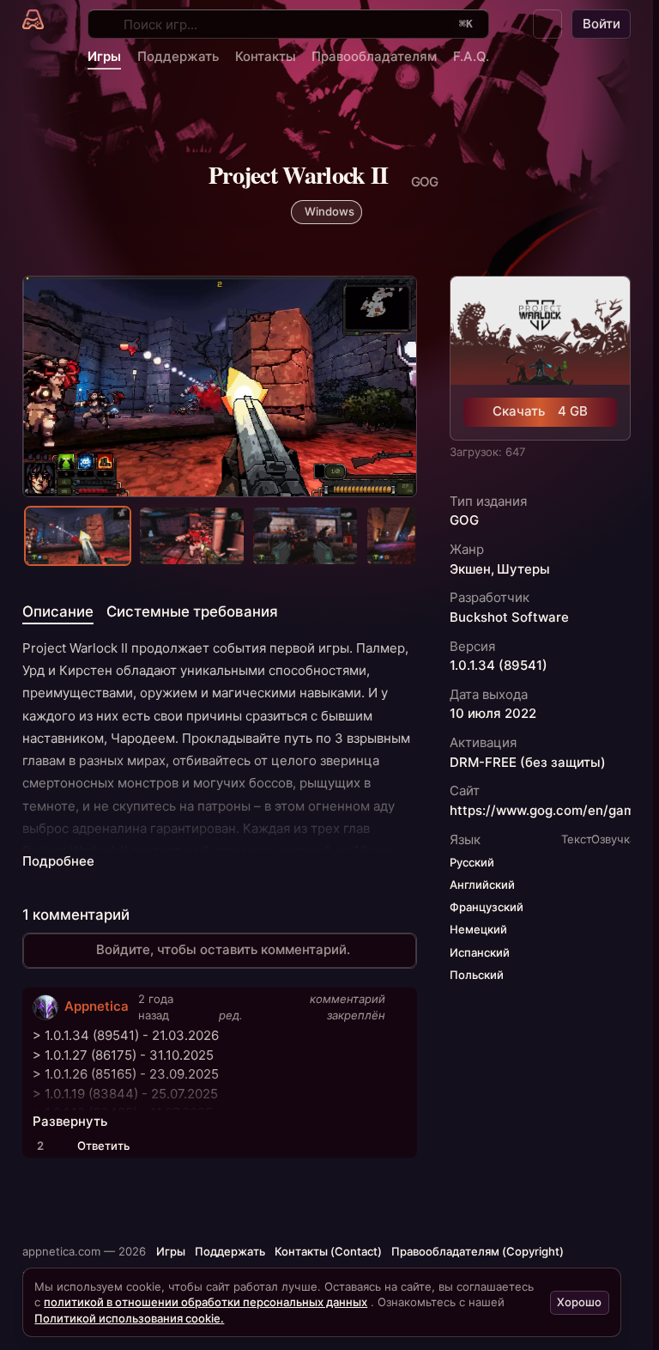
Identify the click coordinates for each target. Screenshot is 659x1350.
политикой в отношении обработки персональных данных (205, 1302)
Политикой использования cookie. (129, 1318)
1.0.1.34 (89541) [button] (498, 665)
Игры (104, 56)
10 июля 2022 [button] (493, 713)
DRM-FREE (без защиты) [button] (528, 762)
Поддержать (178, 56)
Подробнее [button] (58, 861)
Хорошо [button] (579, 1302)
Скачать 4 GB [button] (540, 411)
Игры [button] (170, 1251)
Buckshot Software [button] (509, 617)
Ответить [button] (103, 1145)
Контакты (265, 56)
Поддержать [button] (230, 1251)
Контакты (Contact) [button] (328, 1251)
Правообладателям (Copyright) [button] (477, 1251)
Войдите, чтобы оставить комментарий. (223, 949)
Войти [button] (601, 23)
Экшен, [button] (472, 569)
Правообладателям (374, 56)
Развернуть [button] (70, 1121)
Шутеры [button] (523, 569)
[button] (547, 24)
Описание (58, 611)
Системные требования (192, 611)
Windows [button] (329, 211)
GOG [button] (464, 520)
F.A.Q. (471, 56)
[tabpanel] (219, 754)
